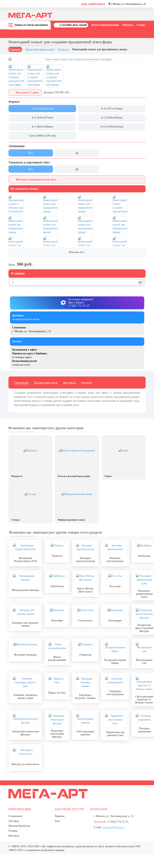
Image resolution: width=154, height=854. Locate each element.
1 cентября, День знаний (73, 25)
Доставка (69, 383)
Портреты (127, 25)
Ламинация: (16, 146)
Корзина (59, 816)
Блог (57, 821)
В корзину (18, 273)
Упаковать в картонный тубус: (29, 162)
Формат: (14, 101)
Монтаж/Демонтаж (19, 825)
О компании (15, 816)
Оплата (86, 383)
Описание (21, 383)
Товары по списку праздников (31, 25)
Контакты (13, 835)
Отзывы (12, 830)
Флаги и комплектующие (105, 25)
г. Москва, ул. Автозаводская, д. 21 (128, 4)
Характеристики (46, 383)
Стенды (141, 25)
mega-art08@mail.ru (93, 3)
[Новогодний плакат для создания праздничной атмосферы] (77, 59)
